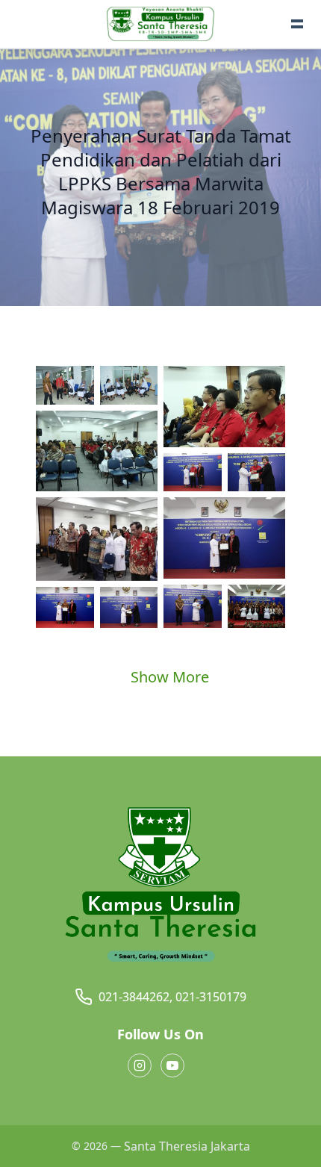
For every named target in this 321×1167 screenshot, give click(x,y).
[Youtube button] (172, 1065)
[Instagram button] (140, 1065)
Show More (170, 677)
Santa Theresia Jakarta (187, 1146)
